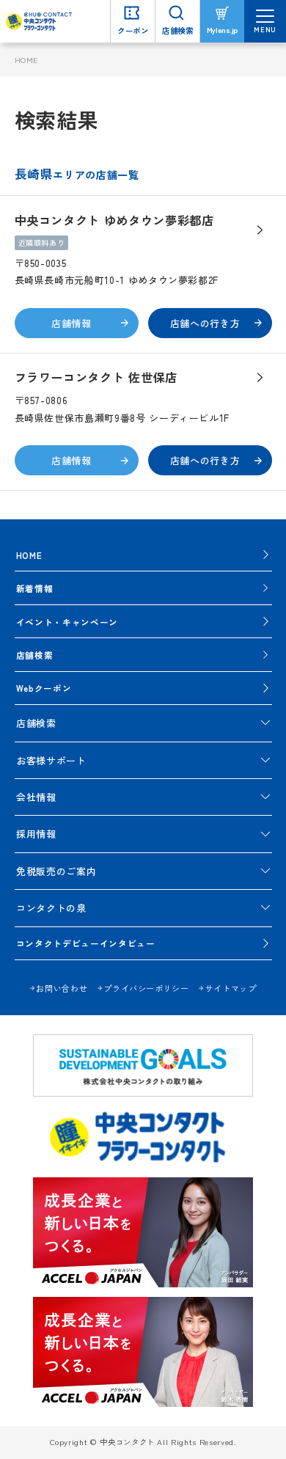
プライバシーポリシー (145, 988)
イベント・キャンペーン (67, 621)
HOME (27, 59)
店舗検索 (35, 654)
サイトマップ (231, 988)
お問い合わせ (61, 988)
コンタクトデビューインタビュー (85, 943)
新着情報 (35, 588)
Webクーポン (44, 687)
